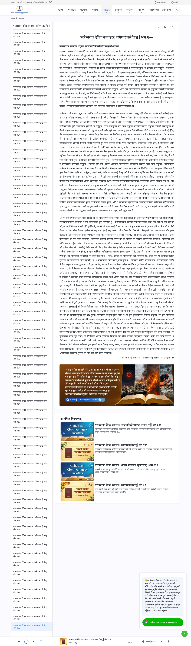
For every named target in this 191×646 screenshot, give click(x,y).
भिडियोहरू (83, 9)
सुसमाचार (118, 9)
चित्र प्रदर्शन (154, 9)
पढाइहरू (107, 9)
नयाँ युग (141, 9)
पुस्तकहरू (72, 9)
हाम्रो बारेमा (166, 9)
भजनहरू (95, 9)
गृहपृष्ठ (60, 9)
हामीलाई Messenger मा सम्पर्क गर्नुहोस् (163, 622)
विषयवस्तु (64, 27)
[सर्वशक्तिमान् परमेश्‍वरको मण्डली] (19, 10)
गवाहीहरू (129, 9)
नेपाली (176, 2)
